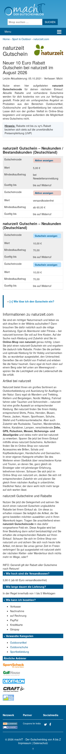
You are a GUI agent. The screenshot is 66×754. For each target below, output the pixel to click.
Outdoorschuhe (19, 647)
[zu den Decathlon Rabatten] (14, 681)
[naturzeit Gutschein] (48, 49)
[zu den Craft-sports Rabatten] (14, 688)
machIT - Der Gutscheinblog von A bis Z (37, 739)
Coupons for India (32, 723)
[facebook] (51, 724)
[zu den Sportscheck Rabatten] (14, 665)
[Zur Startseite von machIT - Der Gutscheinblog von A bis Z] (25, 9)
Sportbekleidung (19, 651)
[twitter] (46, 724)
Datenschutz (40, 743)
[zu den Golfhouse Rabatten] (12, 673)
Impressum (24, 743)
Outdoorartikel (18, 642)
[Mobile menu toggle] (59, 31)
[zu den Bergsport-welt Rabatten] (8, 697)
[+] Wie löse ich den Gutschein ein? (32, 301)
